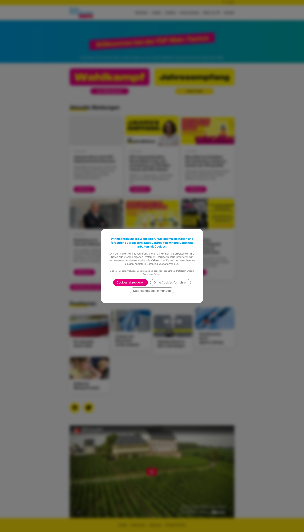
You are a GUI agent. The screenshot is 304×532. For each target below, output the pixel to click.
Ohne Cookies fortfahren (170, 282)
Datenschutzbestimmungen (152, 290)
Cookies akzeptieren (131, 282)
